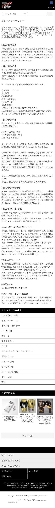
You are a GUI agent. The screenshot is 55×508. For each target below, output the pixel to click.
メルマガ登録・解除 (35, 488)
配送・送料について (32, 483)
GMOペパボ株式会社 (24, 29)
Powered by (12, 502)
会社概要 (24, 485)
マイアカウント (7, 471)
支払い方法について (17, 483)
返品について (46, 483)
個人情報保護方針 (13, 485)
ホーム (6, 483)
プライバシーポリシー (19, 488)
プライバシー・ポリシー (39, 35)
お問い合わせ (6, 476)
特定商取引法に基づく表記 (38, 485)
